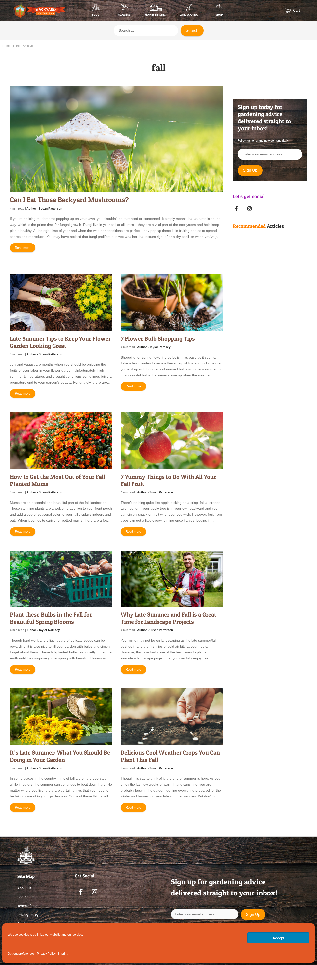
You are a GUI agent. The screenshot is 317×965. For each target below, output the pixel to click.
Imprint (62, 953)
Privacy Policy (46, 953)
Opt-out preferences (21, 953)
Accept (278, 938)
